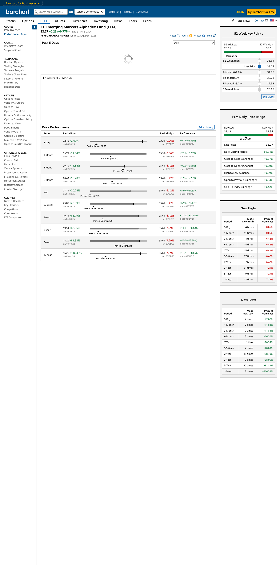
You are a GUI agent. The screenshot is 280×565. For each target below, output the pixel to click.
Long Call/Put (11, 156)
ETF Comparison (13, 217)
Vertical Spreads (13, 168)
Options (28, 21)
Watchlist (113, 11)
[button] (273, 20)
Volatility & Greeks (14, 102)
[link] (211, 35)
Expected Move (12, 123)
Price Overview (12, 30)
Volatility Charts (13, 131)
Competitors (11, 209)
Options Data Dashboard (18, 144)
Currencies (79, 21)
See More (268, 96)
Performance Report (16, 34)
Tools (133, 21)
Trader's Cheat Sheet (15, 74)
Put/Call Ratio (11, 127)
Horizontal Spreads (14, 180)
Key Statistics (11, 205)
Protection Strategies (15, 172)
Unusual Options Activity (17, 115)
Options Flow (11, 107)
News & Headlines (14, 201)
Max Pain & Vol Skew (15, 140)
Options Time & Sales (15, 111)
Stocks (11, 21)
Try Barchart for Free (261, 12)
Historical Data (12, 86)
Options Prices (12, 98)
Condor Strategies (14, 189)
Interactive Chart (13, 46)
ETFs (43, 21)
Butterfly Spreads (13, 184)
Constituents (11, 213)
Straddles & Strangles (16, 176)
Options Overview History (18, 119)
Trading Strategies (14, 66)
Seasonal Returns (13, 78)
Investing (101, 21)
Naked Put (10, 164)
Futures (59, 21)
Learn (147, 21)
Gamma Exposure (14, 135)
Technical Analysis (13, 70)
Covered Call (11, 160)
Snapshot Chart (12, 50)
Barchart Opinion (13, 62)
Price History (11, 82)
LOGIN (240, 12)
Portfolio (127, 11)
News (118, 21)
